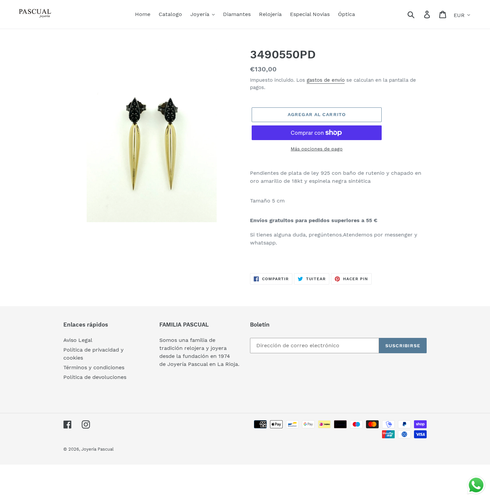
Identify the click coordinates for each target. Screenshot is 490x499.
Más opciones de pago (317, 148)
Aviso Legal (77, 340)
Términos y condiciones (93, 367)
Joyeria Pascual (97, 449)
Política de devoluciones (94, 377)
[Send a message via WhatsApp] (476, 485)
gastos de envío (326, 80)
